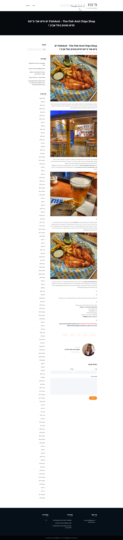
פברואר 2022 (42, 215)
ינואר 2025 (42, 136)
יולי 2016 (43, 446)
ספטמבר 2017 (42, 398)
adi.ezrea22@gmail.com (89, 520)
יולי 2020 (43, 281)
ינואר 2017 (42, 425)
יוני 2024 (43, 143)
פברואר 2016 (42, 463)
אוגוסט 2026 (42, 98)
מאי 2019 (43, 329)
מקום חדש (65, 334)
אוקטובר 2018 (42, 353)
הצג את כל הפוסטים (75, 352)
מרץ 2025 (43, 133)
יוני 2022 (43, 201)
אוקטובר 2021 (42, 229)
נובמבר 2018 (42, 350)
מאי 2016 (43, 453)
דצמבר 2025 (42, 115)
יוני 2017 (43, 408)
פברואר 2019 (42, 339)
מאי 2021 (43, 246)
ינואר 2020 (42, 301)
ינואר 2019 (42, 343)
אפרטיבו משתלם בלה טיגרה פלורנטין (37, 68)
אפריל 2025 (42, 129)
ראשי (34, 5)
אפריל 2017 (42, 415)
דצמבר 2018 (42, 346)
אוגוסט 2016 (42, 443)
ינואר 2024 (42, 153)
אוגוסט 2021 (42, 236)
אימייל (71, 369)
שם (96, 369)
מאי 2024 (43, 146)
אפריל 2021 (42, 250)
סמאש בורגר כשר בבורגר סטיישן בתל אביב (62, 520)
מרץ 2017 (43, 418)
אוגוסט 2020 (42, 277)
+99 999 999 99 (91, 522)
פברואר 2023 (42, 177)
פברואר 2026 (42, 108)
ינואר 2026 (42, 112)
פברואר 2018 (42, 381)
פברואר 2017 (42, 422)
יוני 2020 (43, 284)
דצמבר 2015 (42, 470)
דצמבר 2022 (42, 181)
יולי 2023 (43, 167)
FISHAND (85, 316)
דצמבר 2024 (42, 139)
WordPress (57, 537)
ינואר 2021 (42, 260)
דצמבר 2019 (42, 305)
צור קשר (28, 5)
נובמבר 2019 (42, 308)
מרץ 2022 (43, 212)
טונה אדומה (72, 334)
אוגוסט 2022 (42, 195)
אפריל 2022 (42, 208)
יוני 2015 (43, 491)
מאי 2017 (43, 412)
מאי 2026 (43, 102)
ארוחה (79, 334)
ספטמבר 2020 (42, 274)
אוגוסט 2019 (42, 319)
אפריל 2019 (42, 332)
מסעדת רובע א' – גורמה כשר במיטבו (37, 77)
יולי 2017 (43, 405)
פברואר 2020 (42, 298)
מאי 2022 (43, 205)
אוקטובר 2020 (42, 270)
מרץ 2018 (43, 377)
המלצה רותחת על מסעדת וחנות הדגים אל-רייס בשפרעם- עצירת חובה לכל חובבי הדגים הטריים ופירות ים (36, 82)
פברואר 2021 (42, 257)
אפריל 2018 (42, 374)
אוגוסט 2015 (42, 484)
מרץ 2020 (43, 294)
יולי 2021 (43, 239)
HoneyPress (67, 537)
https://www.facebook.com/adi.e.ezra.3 (69, 323)
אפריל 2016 (42, 456)
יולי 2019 (43, 322)
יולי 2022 (43, 198)
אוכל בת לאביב (93, 334)
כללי (96, 42)
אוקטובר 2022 (42, 188)
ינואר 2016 (42, 467)
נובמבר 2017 (42, 391)
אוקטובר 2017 (42, 394)
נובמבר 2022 (42, 184)
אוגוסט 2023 (42, 164)
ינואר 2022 (42, 219)
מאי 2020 (43, 288)
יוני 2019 (43, 325)
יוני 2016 (43, 449)
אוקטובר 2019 (42, 312)
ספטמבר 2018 (42, 356)
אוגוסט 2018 (42, 360)
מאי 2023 (43, 174)
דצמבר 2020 (42, 263)
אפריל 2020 (42, 291)
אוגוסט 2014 (42, 498)
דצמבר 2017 (42, 387)
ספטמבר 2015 (42, 480)
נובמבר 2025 (42, 119)
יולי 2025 (43, 122)
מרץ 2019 (43, 336)
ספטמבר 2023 (42, 160)
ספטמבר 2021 (42, 232)
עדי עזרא (92, 4)
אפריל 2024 (42, 150)
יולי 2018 (43, 363)
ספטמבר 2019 (42, 315)
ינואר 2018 (42, 384)
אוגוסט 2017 (42, 401)
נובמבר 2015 (42, 474)
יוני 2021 (43, 243)
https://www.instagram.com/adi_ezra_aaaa (78, 325)
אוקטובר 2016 (42, 436)
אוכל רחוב (85, 334)
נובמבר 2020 (42, 267)
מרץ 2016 (43, 460)
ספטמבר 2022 (42, 191)
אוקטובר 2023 (42, 157)
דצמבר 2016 (42, 429)
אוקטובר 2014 (42, 494)
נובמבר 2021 (42, 226)
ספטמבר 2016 (42, 439)
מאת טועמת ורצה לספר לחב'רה (91, 52)
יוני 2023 (43, 170)
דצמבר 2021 (42, 222)
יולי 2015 (43, 487)
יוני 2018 (43, 367)
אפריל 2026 (42, 105)
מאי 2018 (43, 370)
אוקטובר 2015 (42, 477)
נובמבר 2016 (42, 432)
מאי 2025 (43, 126)
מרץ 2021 (43, 253)
